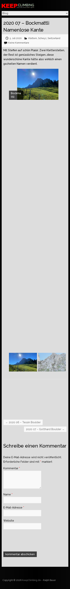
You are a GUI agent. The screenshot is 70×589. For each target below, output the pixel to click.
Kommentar (11, 468)
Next (65, 364)
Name (8, 494)
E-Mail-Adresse (13, 507)
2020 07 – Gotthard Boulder (45, 429)
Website (8, 520)
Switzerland (54, 38)
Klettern (32, 38)
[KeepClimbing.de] (28, 6)
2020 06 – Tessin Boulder (23, 422)
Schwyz (42, 38)
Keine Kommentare (18, 42)
